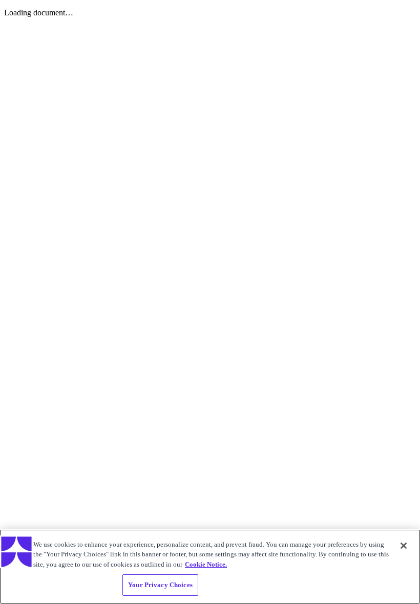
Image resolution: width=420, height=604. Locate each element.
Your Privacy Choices (160, 585)
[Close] (403, 545)
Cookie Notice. (206, 564)
